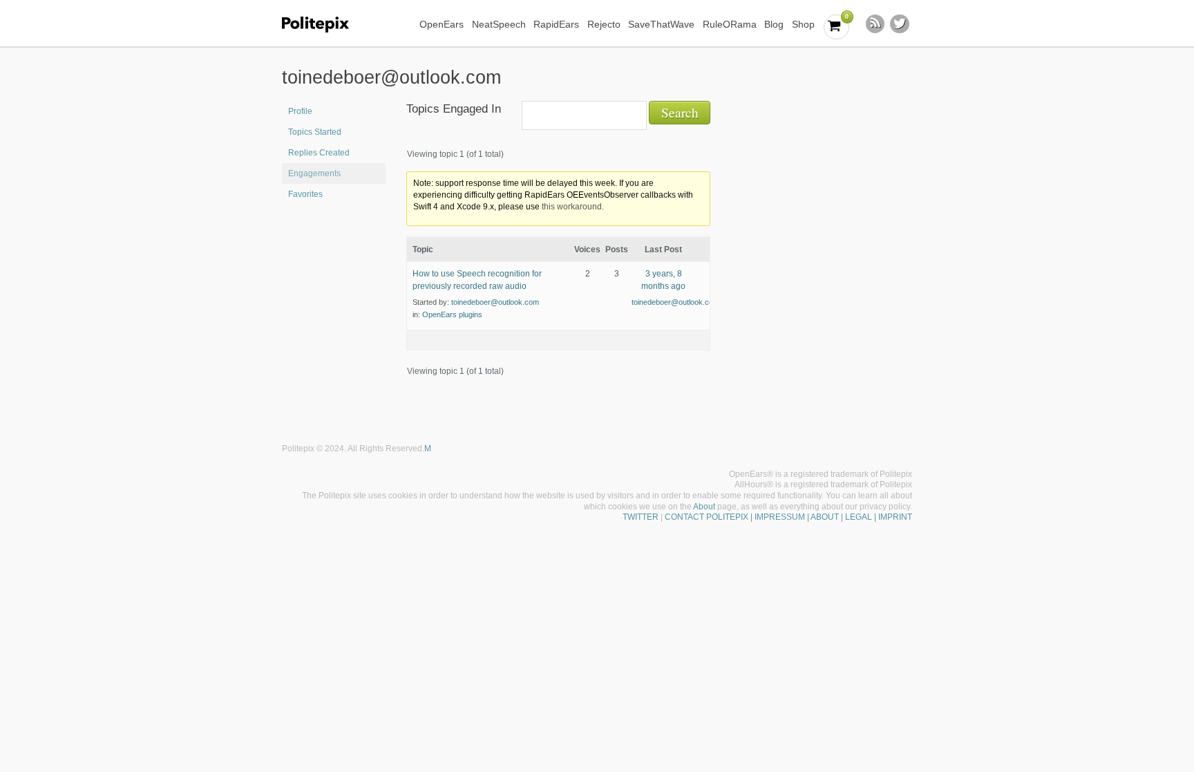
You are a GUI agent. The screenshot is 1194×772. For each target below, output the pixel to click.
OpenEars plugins (452, 314)
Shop (803, 24)
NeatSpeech (499, 24)
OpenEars (441, 24)
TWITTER (640, 517)
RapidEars (556, 24)
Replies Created (319, 153)
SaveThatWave (661, 24)
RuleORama (730, 24)
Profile (300, 111)
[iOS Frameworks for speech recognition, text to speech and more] (324, 24)
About (704, 506)
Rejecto (603, 24)
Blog (774, 24)
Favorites (305, 194)
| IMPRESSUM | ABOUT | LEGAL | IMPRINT (830, 517)
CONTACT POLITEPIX (706, 517)
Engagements (314, 173)
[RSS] (875, 24)
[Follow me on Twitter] (899, 24)
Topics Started (314, 132)
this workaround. (573, 206)
